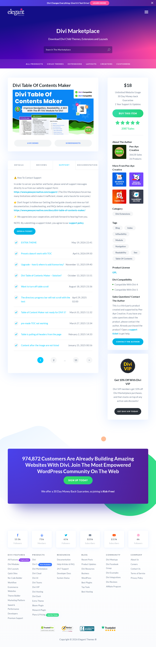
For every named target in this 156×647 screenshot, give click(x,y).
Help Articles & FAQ (65, 564)
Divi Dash (36, 596)
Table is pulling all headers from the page (41, 334)
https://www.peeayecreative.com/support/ (36, 192)
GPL (114, 272)
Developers (13, 613)
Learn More (99, 3)
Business (85, 573)
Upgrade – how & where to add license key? (42, 264)
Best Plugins (87, 582)
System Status (63, 578)
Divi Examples (112, 573)
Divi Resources (88, 569)
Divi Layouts (13, 569)
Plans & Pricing (38, 614)
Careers (134, 564)
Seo (135, 252)
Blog (117, 228)
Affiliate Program (113, 586)
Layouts (91, 64)
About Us (135, 559)
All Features (13, 559)
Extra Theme (38, 601)
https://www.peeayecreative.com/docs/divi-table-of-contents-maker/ (49, 210)
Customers (123, 64)
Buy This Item (128, 113)
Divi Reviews (111, 582)
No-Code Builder (15, 578)
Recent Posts (87, 559)
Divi (34, 559)
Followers (18, 541)
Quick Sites (13, 573)
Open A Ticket (24, 231)
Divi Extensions (122, 214)
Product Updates (89, 564)
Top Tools (86, 587)
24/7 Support (63, 569)
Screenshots (73, 143)
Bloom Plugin (38, 605)
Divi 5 (34, 564)
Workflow (12, 582)
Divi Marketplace (39, 569)
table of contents (123, 258)
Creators (106, 64)
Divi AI (35, 578)
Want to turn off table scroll (35, 286)
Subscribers (90, 541)
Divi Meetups (112, 559)
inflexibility (120, 234)
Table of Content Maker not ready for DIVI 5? (43, 312)
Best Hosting (87, 591)
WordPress (86, 578)
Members (42, 541)
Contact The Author (128, 342)
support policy (76, 223)
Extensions (75, 64)
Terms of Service (138, 573)
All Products (34, 64)
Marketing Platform (16, 600)
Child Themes (55, 64)
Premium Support (15, 618)
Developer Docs (64, 573)
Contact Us (135, 569)
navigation (120, 246)
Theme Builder (14, 595)
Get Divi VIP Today (127, 411)
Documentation (64, 559)
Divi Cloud (36, 573)
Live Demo (33, 143)
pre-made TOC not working (34, 323)
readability (120, 252)
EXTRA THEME (29, 242)
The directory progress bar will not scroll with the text (45, 299)
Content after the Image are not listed (40, 345)
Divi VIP (35, 587)
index (130, 228)
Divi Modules (13, 564)
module (119, 240)
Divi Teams (37, 582)
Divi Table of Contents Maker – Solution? (41, 275)
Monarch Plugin (39, 610)
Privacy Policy (137, 578)
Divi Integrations (113, 577)
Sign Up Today (78, 480)
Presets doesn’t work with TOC (36, 253)
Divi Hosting (37, 591)
